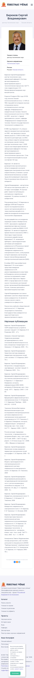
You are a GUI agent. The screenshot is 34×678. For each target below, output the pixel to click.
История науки (6, 622)
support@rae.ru (6, 670)
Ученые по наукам (7, 605)
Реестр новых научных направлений (13, 633)
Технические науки (13, 63)
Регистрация (5, 644)
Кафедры (4, 628)
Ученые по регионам (8, 608)
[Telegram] (19, 562)
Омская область (18, 70)
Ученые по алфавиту (8, 611)
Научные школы (6, 619)
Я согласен (15, 673)
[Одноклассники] (17, 562)
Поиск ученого (6, 603)
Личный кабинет (6, 641)
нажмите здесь (19, 669)
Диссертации (5, 630)
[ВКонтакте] (15, 562)
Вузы (2, 625)
